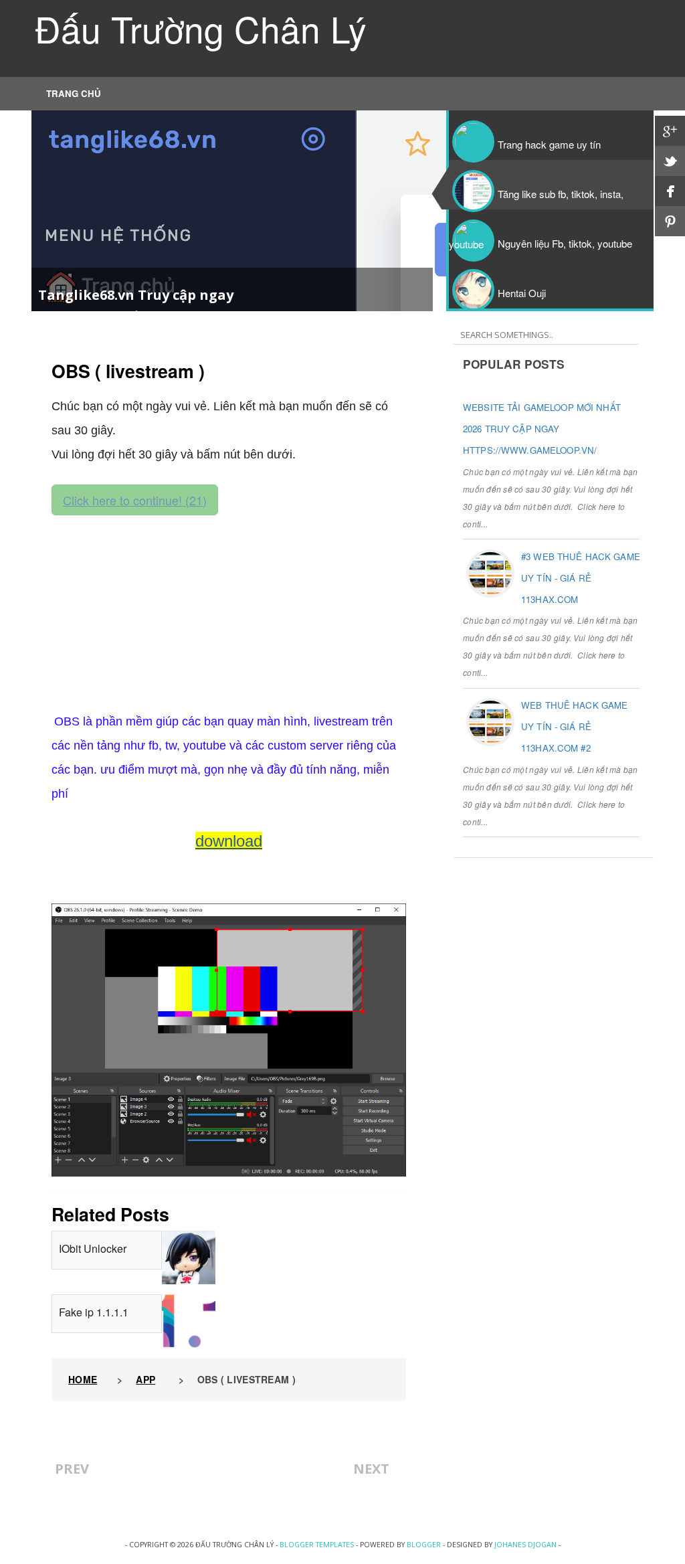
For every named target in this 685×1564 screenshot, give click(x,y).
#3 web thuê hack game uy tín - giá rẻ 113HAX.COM (580, 578)
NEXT (371, 1469)
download (228, 841)
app (145, 1379)
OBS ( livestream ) (128, 370)
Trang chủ (73, 93)
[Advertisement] (229, 609)
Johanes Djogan (525, 1544)
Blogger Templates (317, 1544)
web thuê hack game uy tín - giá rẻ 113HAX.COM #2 (574, 726)
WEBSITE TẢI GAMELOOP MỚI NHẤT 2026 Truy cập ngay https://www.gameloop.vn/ (542, 428)
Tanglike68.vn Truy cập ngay (135, 295)
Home (82, 1379)
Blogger (424, 1544)
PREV (72, 1469)
